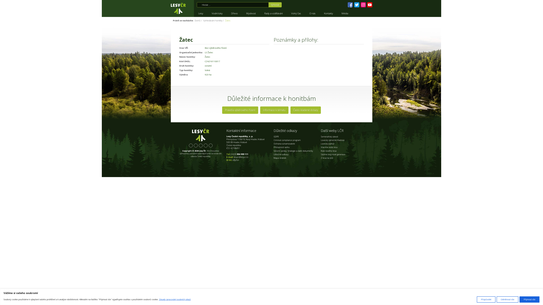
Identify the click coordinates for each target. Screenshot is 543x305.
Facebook (191, 145)
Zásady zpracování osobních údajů (175, 299)
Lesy (200, 13)
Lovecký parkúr (327, 143)
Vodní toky (217, 13)
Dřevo (234, 13)
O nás (312, 13)
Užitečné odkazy (281, 154)
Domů (198, 20)
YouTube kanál (206, 145)
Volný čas (296, 13)
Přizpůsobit (486, 299)
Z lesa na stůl (327, 158)
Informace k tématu (274, 110)
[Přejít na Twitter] (356, 4)
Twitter (196, 145)
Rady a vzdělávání (273, 13)
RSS (211, 145)
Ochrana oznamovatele (284, 143)
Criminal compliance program (287, 140)
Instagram (201, 145)
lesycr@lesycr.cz (241, 157)
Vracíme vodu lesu (329, 147)
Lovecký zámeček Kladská (332, 140)
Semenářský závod (329, 136)
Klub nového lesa (328, 151)
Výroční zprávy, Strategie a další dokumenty (293, 151)
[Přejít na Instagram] (363, 4)
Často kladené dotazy (305, 110)
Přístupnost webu (282, 147)
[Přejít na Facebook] (350, 4)
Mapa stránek (280, 158)
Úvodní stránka (178, 8)
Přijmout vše (529, 299)
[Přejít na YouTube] (369, 4)
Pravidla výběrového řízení (240, 110)
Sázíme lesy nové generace (333, 154)
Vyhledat (275, 4)
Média (344, 13)
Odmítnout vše (507, 299)
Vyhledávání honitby (212, 20)
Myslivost (251, 13)
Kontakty (328, 13)
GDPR (276, 136)
